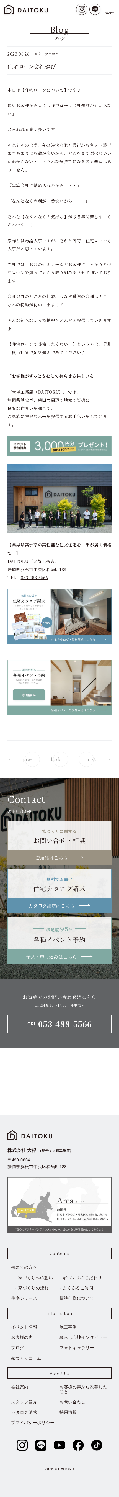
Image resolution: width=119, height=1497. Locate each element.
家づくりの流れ (33, 1288)
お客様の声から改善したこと (83, 1389)
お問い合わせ (73, 1402)
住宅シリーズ (24, 1298)
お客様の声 (22, 1337)
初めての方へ (24, 1267)
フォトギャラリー (77, 1347)
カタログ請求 (24, 1412)
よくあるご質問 (78, 1288)
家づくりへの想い (35, 1277)
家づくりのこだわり (82, 1277)
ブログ (17, 1347)
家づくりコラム (26, 1358)
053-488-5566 (34, 577)
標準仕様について (77, 1298)
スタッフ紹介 (24, 1402)
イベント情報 (24, 1327)
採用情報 (68, 1412)
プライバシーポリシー (33, 1422)
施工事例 (68, 1327)
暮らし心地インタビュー (83, 1337)
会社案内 (20, 1387)
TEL (59, 1023)
